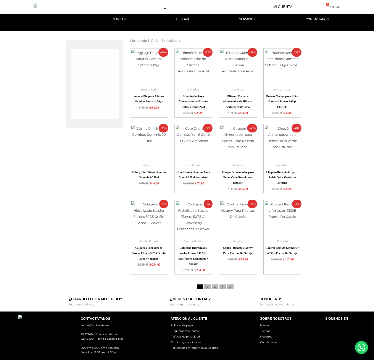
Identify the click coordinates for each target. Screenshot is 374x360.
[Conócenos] (252, 301)
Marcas (119, 19)
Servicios (247, 19)
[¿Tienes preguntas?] (163, 301)
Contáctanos (317, 19)
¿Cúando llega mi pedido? (95, 299)
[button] (361, 347)
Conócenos (271, 299)
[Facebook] (333, 325)
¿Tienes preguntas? (190, 299)
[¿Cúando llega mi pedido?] (62, 301)
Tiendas (182, 19)
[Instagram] (339, 325)
